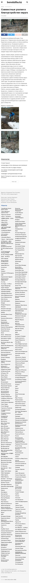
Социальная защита (20, 477)
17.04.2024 (3, 15)
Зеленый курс (5, 538)
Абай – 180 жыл (5, 256)
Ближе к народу (5, 357)
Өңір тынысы (18, 397)
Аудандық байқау (5, 291)
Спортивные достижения (18, 487)
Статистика (18, 490)
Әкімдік (3, 302)
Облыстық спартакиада (21, 361)
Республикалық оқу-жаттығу (20, 448)
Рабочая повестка (20, 430)
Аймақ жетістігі (5, 265)
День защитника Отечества (5, 423)
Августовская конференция (4, 261)
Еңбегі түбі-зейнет (6, 471)
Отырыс (17, 384)
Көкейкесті (18, 240)
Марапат (17, 299)
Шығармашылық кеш (21, 550)
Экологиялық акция (20, 557)
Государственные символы (5, 413)
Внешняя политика (6, 383)
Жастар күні (4, 494)
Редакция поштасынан (21, 444)
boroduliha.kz (14, 2)
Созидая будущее (5, 163)
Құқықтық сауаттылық (21, 290)
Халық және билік (20, 538)
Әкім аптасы (4, 299)
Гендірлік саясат (5, 400)
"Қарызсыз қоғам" (6, 214)
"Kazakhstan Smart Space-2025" (6, 209)
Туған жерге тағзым (20, 518)
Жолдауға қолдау (5, 516)
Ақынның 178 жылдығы (7, 273)
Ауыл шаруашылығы (6, 295)
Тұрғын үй (18, 521)
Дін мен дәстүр (5, 448)
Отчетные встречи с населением (20, 382)
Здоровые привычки (6, 534)
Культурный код (19, 248)
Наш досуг (18, 342)
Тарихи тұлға (18, 505)
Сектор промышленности (20, 461)
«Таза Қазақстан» (5, 232)
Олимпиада (18, 373)
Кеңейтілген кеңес (20, 221)
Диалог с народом (6, 444)
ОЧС (16, 386)
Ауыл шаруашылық (6, 297)
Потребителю (18, 414)
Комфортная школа (20, 238)
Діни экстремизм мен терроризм (6, 451)
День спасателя (5, 435)
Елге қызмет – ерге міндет (6, 468)
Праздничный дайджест (21, 420)
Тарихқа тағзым (19, 507)
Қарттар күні (18, 255)
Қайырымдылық (19, 253)
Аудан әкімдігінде (5, 285)
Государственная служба (5, 410)
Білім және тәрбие (6, 338)
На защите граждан (20, 336)
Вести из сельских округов (6, 379)
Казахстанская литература (5, 560)
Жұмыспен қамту (5, 518)
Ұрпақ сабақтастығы (20, 531)
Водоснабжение (5, 387)
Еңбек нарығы (5, 476)
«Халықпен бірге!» (6, 237)
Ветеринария (4, 382)
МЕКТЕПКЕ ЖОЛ (19, 310)
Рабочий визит (19, 432)
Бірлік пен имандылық (7, 345)
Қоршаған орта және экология (20, 288)
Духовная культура (6, 460)
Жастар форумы (5, 497)
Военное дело (5, 389)
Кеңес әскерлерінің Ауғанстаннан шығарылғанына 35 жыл (20, 225)
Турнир (17, 520)
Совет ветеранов (19, 473)
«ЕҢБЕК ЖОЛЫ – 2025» (7, 218)
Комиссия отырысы (20, 234)
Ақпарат (3, 271)
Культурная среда (20, 246)
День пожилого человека (5, 432)
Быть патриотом (5, 364)
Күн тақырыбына (19, 249)
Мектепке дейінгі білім (21, 309)
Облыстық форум (20, 363)
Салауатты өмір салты (21, 458)
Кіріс (16, 230)
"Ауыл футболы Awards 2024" (5, 212)
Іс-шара (3, 558)
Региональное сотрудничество (19, 438)
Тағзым (17, 495)
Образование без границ (19, 367)
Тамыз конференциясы (21, 501)
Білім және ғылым (6, 336)
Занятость (4, 525)
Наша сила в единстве (21, 351)
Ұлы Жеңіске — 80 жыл (21, 527)
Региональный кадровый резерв (20, 441)
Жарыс (3, 490)
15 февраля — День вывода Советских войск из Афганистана (7, 242)
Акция (2, 269)
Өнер (16, 392)
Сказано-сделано (20, 469)
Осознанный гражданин (21, 375)
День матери (4, 426)
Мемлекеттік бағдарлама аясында (21, 313)
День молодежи (5, 428)
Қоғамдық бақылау (20, 279)
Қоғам (16, 263)
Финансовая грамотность (18, 536)
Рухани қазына (19, 452)
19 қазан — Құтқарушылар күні (6, 246)
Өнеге (16, 390)
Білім (2, 332)
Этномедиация (19, 562)
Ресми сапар (18, 445)
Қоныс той (18, 285)
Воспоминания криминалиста (5, 392)
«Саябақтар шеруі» (6, 230)
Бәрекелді (3, 320)
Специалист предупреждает (19, 479)
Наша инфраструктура (21, 343)
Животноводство (5, 505)
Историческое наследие (5, 555)
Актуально (4, 267)
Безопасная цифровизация (5, 322)
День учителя (4, 436)
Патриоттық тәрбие (20, 405)
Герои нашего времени (7, 402)
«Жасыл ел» (4, 220)
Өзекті (17, 388)
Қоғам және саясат (20, 277)
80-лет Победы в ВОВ (7, 254)
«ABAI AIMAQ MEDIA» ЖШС (10, 579)
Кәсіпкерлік (18, 214)
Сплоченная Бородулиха (18, 482)
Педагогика (18, 407)
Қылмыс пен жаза (20, 292)
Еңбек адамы (4, 474)
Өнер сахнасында (20, 394)
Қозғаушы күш (19, 283)
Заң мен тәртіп (5, 528)
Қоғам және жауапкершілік (19, 268)
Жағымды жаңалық (6, 484)
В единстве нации (6, 369)
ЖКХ (2, 514)
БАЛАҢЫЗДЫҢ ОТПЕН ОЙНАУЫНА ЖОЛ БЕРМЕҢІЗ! (14, 165)
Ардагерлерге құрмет (7, 276)
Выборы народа (5, 394)
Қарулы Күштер (19, 257)
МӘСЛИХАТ (18, 307)
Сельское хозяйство (20, 463)
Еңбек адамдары (5, 473)
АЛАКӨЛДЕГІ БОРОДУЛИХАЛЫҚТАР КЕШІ (11, 173)
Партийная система (20, 401)
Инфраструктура (5, 553)
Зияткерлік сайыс (6, 540)
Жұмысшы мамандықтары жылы (7, 520)
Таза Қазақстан (8, 6)
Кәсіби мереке (19, 212)
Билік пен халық (5, 329)
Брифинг (3, 359)
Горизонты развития (6, 408)
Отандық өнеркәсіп (20, 377)
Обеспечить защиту (20, 357)
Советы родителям (20, 475)
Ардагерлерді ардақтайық (4, 279)
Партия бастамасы (20, 403)
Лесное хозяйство (20, 294)
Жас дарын (4, 492)
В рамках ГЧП (4, 373)
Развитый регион (19, 434)
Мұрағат (17, 334)
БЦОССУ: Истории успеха (6, 362)
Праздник (17, 416)
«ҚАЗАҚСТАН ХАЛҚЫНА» (4, 225)
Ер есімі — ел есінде (6, 478)
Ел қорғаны (4, 466)
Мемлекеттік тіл (19, 317)
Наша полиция (19, 347)
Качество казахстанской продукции (19, 209)
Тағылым (17, 497)
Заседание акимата (6, 532)
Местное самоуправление (19, 324)
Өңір (16, 396)
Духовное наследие (6, 462)
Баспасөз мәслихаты (6, 318)
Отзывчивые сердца (20, 379)
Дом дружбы (4, 456)
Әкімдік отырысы (5, 304)
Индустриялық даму (6, 542)
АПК (2, 275)
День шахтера (5, 438)
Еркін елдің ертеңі (6, 480)
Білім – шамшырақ (6, 334)
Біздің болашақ (5, 330)
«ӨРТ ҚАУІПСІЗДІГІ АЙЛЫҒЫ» (6, 228)
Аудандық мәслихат (6, 293)
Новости (17, 355)
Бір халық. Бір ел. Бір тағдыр (7, 343)
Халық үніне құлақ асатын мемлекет (20, 541)
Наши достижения (20, 353)
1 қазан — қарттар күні (7, 239)
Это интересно (19, 564)
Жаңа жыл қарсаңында (7, 486)
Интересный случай (6, 549)
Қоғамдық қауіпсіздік (20, 281)
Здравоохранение (6, 536)
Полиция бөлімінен (20, 409)
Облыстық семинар (20, 359)
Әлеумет (3, 306)
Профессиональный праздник (20, 426)
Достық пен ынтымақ (6, 458)
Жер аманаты (4, 501)
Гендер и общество (6, 396)
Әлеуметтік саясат (6, 310)
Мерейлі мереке (19, 319)
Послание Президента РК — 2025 (21, 412)
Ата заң (3, 281)
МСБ (16, 332)
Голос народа (4, 406)
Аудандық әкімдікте (6, 289)
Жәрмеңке (3, 499)
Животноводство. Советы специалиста (6, 508)
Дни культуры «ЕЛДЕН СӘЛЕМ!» (7, 454)
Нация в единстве (20, 340)
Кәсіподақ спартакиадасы (19, 217)
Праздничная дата (20, 418)
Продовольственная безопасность (20, 422)
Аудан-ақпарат (5, 287)
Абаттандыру (4, 258)
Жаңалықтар (4, 488)
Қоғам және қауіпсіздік (21, 272)
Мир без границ (19, 328)
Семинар (17, 467)
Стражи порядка (19, 492)
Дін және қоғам (5, 446)
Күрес (16, 251)
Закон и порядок (5, 523)
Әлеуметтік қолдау (6, 308)
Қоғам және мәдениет (21, 274)
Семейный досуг (19, 465)
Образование (18, 364)
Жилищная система (6, 510)
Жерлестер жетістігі (6, 503)
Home (2, 6)
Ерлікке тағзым (5, 482)
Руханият (17, 454)
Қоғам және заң (19, 270)
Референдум (18, 450)
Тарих (16, 503)
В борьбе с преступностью (5, 367)
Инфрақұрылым (5, 551)
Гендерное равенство (6, 398)
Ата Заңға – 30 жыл (6, 283)
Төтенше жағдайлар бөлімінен (20, 513)
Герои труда (4, 404)
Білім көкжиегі (5, 340)
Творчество (18, 511)
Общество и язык (20, 371)
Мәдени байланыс (20, 301)
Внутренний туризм (6, 385)
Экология (17, 555)
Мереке (17, 321)
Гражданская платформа (4, 417)
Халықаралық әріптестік (19, 544)
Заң (2, 527)
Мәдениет (17, 303)
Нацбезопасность (20, 338)
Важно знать (4, 375)
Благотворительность (7, 350)
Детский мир (4, 440)
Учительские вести (20, 523)
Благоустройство (5, 352)
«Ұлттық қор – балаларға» (5, 235)
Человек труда (19, 548)
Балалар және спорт (6, 314)
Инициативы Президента (4, 545)
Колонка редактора (20, 232)
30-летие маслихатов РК (7, 249)
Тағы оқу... (14, 181)
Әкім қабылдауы (5, 301)
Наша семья (18, 349)
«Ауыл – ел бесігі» (6, 216)
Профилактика (19, 428)
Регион (17, 435)
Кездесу (17, 219)
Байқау (3, 312)
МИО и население (20, 326)
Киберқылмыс (19, 228)
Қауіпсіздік (18, 261)
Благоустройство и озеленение (6, 355)
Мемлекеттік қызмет (20, 315)
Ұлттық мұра (18, 525)
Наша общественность (21, 345)
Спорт (16, 485)
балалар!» (4, 316)
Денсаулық (4, 421)
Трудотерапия (19, 516)
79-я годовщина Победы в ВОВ (5, 252)
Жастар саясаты (5, 496)
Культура (17, 244)
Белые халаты (5, 325)
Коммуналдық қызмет (21, 236)
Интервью (3, 547)
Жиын (2, 512)
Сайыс (17, 456)
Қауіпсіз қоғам (19, 259)
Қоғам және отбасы (20, 276)
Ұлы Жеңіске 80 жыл (20, 529)
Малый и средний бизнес (20, 297)
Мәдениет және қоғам (21, 305)
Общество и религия (20, 369)
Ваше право (4, 377)
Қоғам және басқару (20, 265)
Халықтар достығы (20, 546)
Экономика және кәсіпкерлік (19, 559)
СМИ (16, 471)
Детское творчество (6, 442)
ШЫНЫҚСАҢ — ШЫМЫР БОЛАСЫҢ (20, 553)
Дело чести (4, 419)
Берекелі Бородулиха (7, 327)
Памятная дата (19, 399)
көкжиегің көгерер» (20, 242)
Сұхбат (17, 493)
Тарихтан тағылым (20, 509)
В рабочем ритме (5, 371)
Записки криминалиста (7, 530)
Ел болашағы (4, 464)
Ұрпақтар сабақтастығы (21, 533)
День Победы (4, 430)
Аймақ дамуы (4, 263)
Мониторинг (18, 330)
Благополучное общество (5, 348)
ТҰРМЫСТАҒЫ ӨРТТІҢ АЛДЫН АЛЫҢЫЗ (11, 167)
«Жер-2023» (4, 222)
